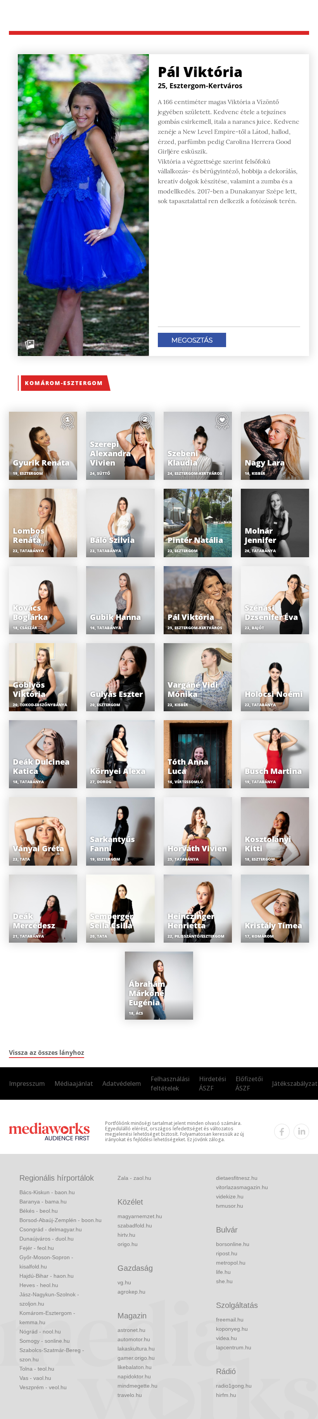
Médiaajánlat (73, 1083)
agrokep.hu (131, 1292)
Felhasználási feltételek (170, 1083)
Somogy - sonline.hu (44, 1341)
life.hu (223, 1272)
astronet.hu (131, 1330)
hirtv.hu (126, 1235)
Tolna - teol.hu (36, 1369)
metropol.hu (230, 1263)
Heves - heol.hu (38, 1285)
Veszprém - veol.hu (43, 1387)
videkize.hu (230, 1196)
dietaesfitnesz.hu (237, 1178)
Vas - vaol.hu (35, 1378)
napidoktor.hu (134, 1376)
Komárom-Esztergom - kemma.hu (47, 1317)
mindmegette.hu (137, 1386)
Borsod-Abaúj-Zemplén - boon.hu (60, 1220)
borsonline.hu (232, 1244)
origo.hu (128, 1244)
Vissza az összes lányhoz (46, 1052)
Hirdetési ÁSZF (212, 1083)
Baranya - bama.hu (43, 1201)
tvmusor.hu (229, 1206)
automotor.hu (134, 1339)
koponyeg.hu (232, 1329)
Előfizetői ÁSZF (249, 1083)
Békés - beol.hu (38, 1211)
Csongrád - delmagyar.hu (50, 1229)
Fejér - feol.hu (36, 1248)
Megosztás (192, 340)
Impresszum (27, 1083)
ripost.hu (226, 1253)
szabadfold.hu (135, 1225)
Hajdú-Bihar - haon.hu (46, 1276)
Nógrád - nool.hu (40, 1331)
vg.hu (124, 1282)
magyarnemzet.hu (140, 1216)
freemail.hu (230, 1319)
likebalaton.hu (135, 1367)
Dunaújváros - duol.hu (46, 1239)
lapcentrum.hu (233, 1347)
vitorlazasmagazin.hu (242, 1187)
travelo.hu (130, 1395)
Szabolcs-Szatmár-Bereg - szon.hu (51, 1355)
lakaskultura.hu (136, 1348)
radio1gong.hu (234, 1386)
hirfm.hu (226, 1395)
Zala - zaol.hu (134, 1178)
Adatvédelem (121, 1083)
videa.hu (226, 1338)
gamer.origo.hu (136, 1358)
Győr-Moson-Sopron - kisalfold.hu (46, 1262)
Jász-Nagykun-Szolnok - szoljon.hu (49, 1299)
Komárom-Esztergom (64, 383)
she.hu (224, 1281)
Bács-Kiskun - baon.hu (47, 1192)
